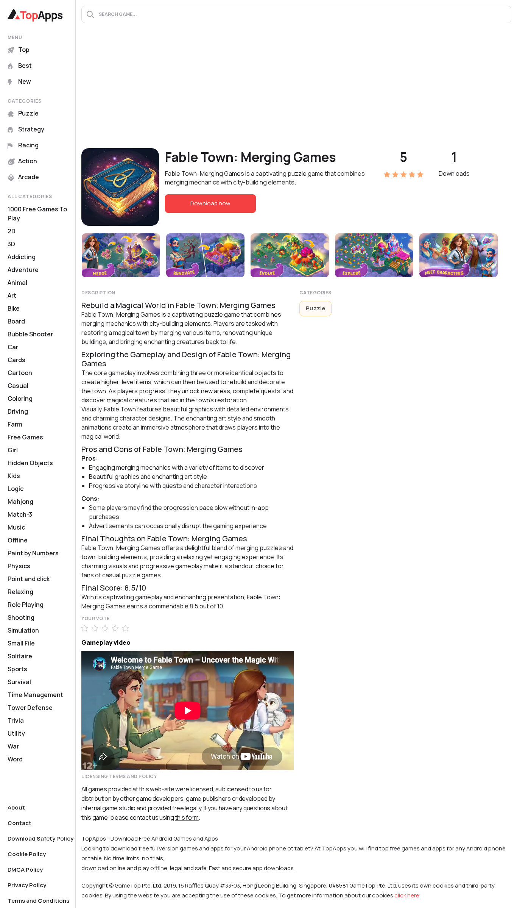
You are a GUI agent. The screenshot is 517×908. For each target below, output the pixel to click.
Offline (18, 540)
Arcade (28, 177)
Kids (14, 476)
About (16, 807)
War (13, 746)
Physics (19, 566)
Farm (15, 424)
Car (13, 347)
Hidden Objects (30, 463)
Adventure (23, 270)
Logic (15, 488)
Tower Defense (30, 707)
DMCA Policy (25, 870)
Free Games (25, 437)
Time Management (35, 695)
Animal (17, 282)
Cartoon (20, 373)
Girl (13, 450)
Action (27, 161)
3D (11, 244)
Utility (16, 733)
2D (12, 231)
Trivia (16, 720)
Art (12, 295)
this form (187, 817)
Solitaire (20, 656)
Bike (14, 308)
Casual (18, 385)
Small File (21, 643)
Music (16, 527)
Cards (16, 360)
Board (16, 321)
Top (24, 49)
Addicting (22, 257)
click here (406, 895)
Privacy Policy (27, 885)
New (24, 81)
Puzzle (28, 113)
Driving (18, 411)
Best (25, 65)
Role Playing (26, 604)
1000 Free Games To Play (37, 213)
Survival (19, 682)
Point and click (29, 579)
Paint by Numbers (33, 553)
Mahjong (20, 501)
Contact (19, 823)
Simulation (23, 630)
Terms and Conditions (38, 901)
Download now (210, 203)
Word (15, 759)
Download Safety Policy (40, 838)
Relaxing (20, 592)
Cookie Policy (27, 854)
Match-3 (20, 514)
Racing (28, 145)
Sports (17, 669)
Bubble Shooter (30, 334)
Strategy (31, 129)
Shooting (21, 617)
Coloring (20, 398)
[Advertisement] (296, 91)
